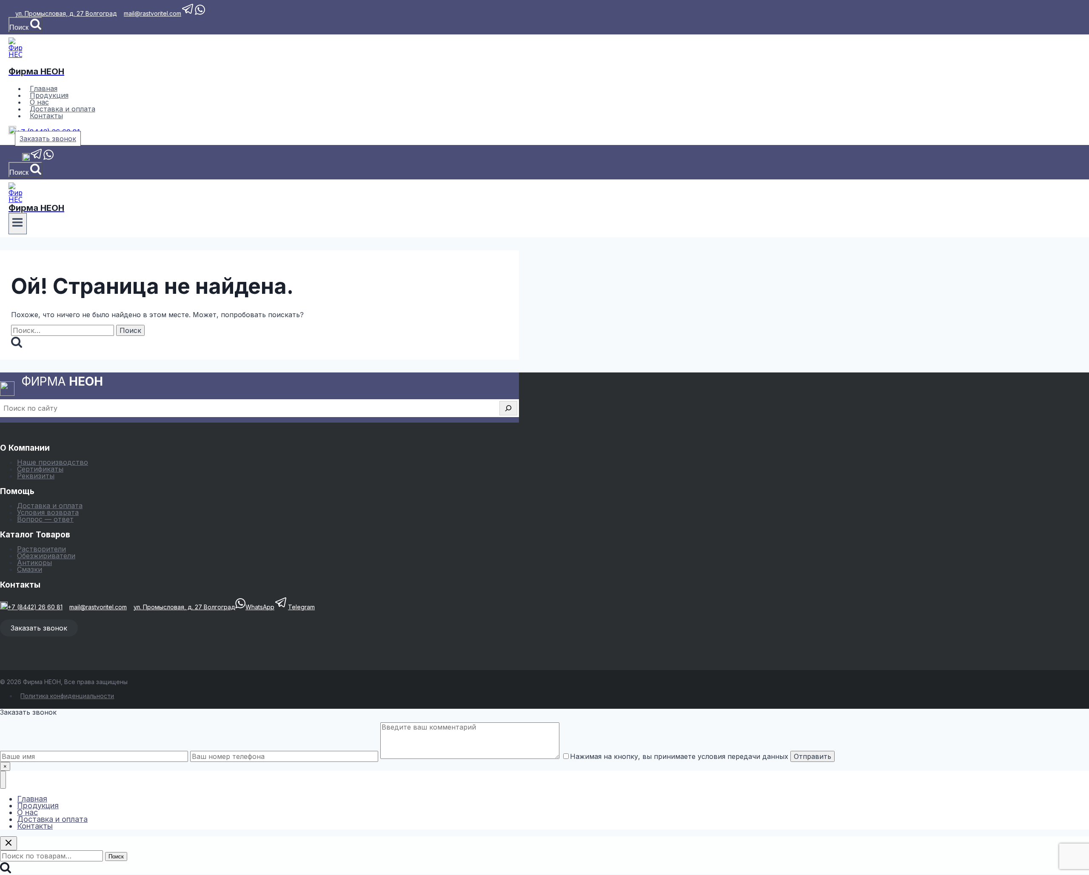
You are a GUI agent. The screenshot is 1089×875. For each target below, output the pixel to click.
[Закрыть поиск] (8, 843)
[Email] (18, 158)
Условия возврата (48, 512)
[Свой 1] (12, 158)
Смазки (29, 569)
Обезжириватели (46, 555)
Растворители (41, 549)
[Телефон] (26, 158)
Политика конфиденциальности (67, 695)
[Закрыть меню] (3, 780)
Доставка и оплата (50, 505)
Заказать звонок (48, 138)
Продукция (38, 805)
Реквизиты (35, 476)
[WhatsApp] (48, 158)
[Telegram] (36, 158)
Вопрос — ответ (45, 519)
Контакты (46, 115)
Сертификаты (40, 469)
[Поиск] (508, 408)
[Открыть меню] (18, 223)
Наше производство (52, 462)
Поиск (116, 856)
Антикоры (34, 562)
